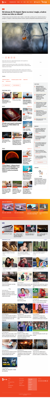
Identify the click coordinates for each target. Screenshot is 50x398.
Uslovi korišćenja (21, 380)
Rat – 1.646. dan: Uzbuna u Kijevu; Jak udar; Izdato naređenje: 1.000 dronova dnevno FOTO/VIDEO (18, 235)
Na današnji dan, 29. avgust (7, 233)
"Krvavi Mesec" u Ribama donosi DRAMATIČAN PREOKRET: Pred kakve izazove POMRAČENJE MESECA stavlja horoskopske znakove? (11, 168)
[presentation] (34, 174)
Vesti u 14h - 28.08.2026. (19, 212)
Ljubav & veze (25, 156)
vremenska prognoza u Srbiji (16, 79)
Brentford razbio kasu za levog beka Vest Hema (30, 234)
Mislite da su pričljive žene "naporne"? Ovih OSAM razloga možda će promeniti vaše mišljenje (6, 191)
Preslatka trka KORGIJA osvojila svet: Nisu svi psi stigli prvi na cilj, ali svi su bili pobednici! (16, 191)
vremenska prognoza (5, 79)
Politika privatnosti (21, 385)
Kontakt (9, 378)
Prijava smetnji (21, 382)
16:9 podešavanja (10, 385)
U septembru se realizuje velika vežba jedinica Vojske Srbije (32, 213)
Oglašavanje (10, 387)
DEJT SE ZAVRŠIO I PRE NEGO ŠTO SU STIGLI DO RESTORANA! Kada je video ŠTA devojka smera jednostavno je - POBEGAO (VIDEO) (27, 176)
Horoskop (36, 167)
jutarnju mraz (8, 81)
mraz (3, 81)
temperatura (25, 79)
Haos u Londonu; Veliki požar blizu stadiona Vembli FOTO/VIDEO (42, 234)
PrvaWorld (30, 384)
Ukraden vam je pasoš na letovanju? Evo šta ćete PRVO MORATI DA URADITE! (12, 125)
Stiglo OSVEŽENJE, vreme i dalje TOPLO (27, 130)
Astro (3, 163)
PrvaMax (30, 382)
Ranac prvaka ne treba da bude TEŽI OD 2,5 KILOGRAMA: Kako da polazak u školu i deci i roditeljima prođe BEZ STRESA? (16, 142)
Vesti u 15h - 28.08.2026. (6, 212)
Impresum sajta (21, 378)
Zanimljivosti (25, 171)
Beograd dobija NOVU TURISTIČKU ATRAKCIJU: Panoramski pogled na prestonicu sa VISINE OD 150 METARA (27, 102)
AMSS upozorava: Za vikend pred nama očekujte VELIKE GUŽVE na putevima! (6, 101)
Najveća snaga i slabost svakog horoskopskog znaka (41, 119)
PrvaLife (30, 387)
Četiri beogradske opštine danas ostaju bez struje (6, 141)
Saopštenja (20, 383)
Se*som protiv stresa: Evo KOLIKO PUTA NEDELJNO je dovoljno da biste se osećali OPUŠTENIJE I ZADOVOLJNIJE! (27, 161)
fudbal (27, 232)
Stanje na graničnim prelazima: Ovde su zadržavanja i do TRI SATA (27, 141)
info (3, 232)
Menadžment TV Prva (11, 382)
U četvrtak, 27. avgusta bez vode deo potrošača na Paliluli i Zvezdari (27, 117)
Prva (9, 380)
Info (3, 9)
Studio (9, 383)
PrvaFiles (30, 389)
